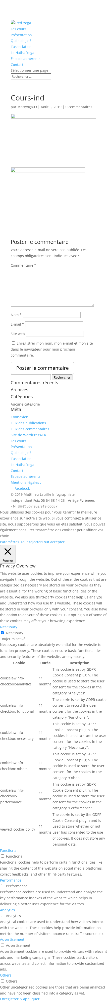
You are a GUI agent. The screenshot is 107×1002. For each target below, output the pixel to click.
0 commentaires (78, 106)
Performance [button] (10, 880)
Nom (16, 314)
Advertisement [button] (12, 939)
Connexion (19, 417)
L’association (21, 46)
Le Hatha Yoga (22, 52)
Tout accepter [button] (53, 541)
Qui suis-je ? (21, 40)
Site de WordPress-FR (28, 435)
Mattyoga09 (27, 106)
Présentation (21, 34)
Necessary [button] (8, 626)
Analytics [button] (7, 910)
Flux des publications (28, 423)
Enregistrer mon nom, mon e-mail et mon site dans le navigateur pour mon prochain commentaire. (52, 349)
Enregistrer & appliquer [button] (20, 999)
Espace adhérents (26, 58)
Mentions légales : (26, 482)
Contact (17, 64)
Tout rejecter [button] (31, 541)
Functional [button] (8, 850)
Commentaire (23, 265)
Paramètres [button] (9, 541)
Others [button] (5, 975)
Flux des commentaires (30, 429)
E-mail (17, 324)
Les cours (18, 28)
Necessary (14, 632)
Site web (18, 333)
